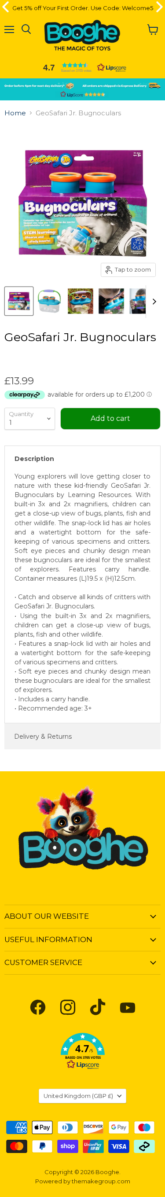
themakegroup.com (101, 1181)
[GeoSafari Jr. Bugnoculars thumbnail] (19, 301)
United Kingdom (78, 1095)
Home (15, 113)
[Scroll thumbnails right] (153, 301)
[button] (83, 67)
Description (34, 459)
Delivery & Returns (43, 736)
